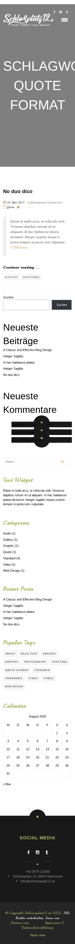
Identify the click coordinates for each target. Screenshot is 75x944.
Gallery (8, 539)
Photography (35, 661)
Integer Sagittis (13, 356)
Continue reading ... (21, 267)
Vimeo (49, 678)
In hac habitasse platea (18, 362)
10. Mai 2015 (16, 202)
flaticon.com (19, 923)
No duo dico (17, 191)
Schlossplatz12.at (38, 913)
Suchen (8, 297)
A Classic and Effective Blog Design (27, 350)
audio (10, 653)
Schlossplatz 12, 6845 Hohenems (37, 876)
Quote (11, 207)
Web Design (11, 570)
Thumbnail (14, 678)
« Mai (7, 784)
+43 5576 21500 (37, 871)
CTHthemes (19, 247)
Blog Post (11, 277)
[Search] (62, 461)
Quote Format (31, 277)
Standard (9, 558)
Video (7, 564)
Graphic (8, 545)
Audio (7, 533)
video (33, 678)
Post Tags (59, 661)
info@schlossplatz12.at (37, 881)
